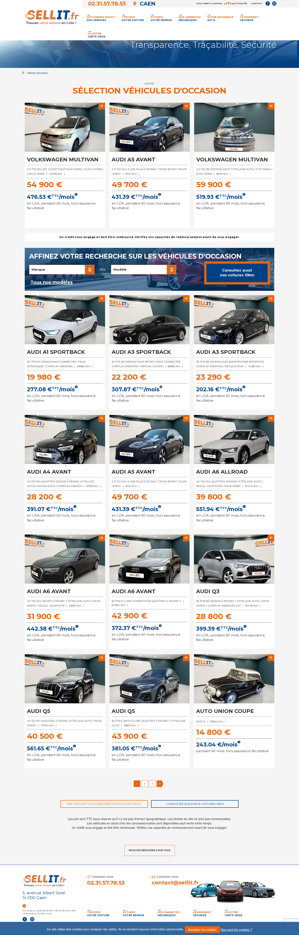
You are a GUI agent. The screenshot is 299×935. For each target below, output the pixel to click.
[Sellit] (22, 73)
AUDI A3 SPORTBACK (141, 352)
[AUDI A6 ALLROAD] (234, 440)
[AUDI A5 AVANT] (149, 128)
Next (280, 165)
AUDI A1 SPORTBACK (56, 352)
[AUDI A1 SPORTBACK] (65, 320)
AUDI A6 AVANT (49, 591)
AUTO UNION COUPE (225, 711)
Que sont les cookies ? (236, 929)
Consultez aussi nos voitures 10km (237, 272)
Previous (19, 165)
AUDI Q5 (38, 711)
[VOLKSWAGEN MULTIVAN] (65, 128)
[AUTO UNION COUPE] (234, 679)
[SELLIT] (51, 16)
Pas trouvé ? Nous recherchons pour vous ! (104, 804)
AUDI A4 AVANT (49, 472)
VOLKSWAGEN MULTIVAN (62, 159)
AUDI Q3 (208, 591)
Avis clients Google (209, 3)
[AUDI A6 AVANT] (65, 560)
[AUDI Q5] (65, 679)
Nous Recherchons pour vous (150, 850)
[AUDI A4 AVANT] (65, 440)
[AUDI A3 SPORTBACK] (149, 320)
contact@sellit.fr (175, 882)
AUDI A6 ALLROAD (222, 472)
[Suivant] (160, 783)
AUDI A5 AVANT (133, 159)
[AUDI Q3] (234, 560)
